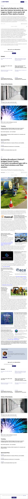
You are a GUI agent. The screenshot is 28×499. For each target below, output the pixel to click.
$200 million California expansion (21, 276)
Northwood (16, 336)
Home (1, 412)
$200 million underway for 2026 (7, 284)
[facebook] (11, 26)
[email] (16, 26)
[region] (14, 496)
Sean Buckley (3, 172)
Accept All (14, 497)
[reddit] (15, 26)
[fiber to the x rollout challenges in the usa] (14, 113)
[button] (1, 1)
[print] (26, 26)
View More (25, 395)
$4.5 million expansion (6, 266)
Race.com (24, 278)
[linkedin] (12, 26)
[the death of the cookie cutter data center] (14, 93)
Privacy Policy (24, 495)
